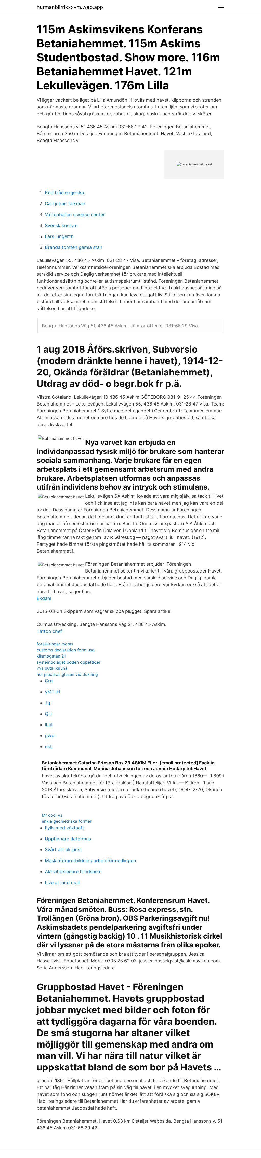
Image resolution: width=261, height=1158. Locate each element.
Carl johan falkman (65, 203)
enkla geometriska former (67, 821)
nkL (49, 746)
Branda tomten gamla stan (73, 247)
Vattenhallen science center (75, 214)
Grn (49, 680)
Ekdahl (44, 598)
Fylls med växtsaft (64, 827)
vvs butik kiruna (52, 668)
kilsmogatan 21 (51, 656)
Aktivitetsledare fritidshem (73, 871)
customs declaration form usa (65, 649)
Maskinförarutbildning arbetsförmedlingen (90, 860)
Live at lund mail (62, 882)
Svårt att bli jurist (63, 849)
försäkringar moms (55, 643)
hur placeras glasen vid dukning (67, 674)
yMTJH (52, 691)
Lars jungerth (59, 236)
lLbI (49, 724)
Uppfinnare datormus (68, 838)
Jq (47, 702)
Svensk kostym (61, 225)
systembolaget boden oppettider (68, 662)
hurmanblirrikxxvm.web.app (70, 7)
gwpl (50, 735)
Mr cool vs (52, 815)
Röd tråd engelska (64, 192)
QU (48, 713)
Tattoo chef (49, 631)
